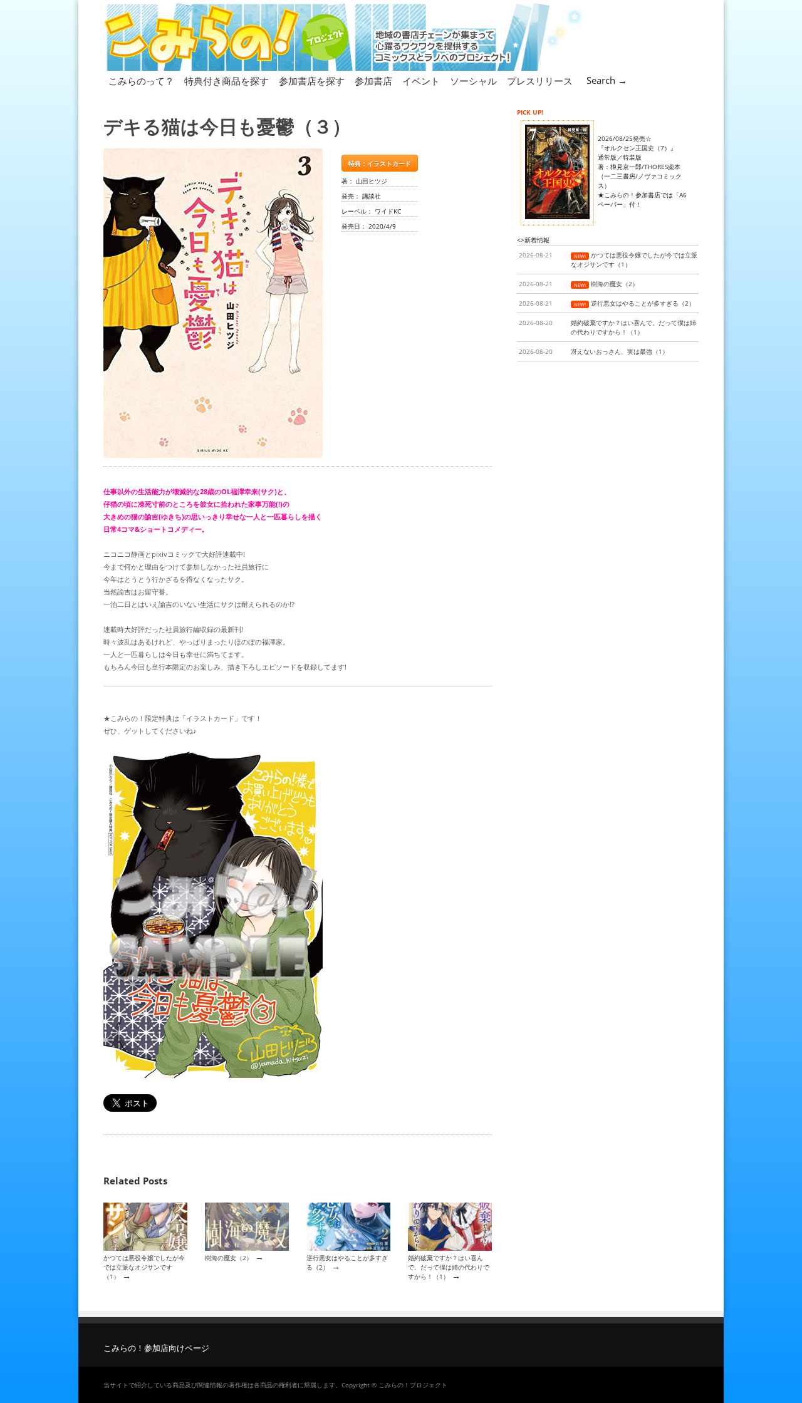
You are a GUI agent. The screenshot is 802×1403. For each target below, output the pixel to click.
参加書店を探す (312, 81)
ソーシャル (473, 81)
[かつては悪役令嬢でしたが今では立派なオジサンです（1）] (145, 1248)
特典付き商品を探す (226, 81)
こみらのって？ (141, 81)
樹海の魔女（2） (229, 1257)
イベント (421, 81)
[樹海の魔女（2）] (247, 1248)
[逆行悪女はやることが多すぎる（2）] (348, 1248)
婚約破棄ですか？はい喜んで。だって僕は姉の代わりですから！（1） (448, 1267)
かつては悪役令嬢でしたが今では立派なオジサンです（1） (144, 1267)
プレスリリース (540, 81)
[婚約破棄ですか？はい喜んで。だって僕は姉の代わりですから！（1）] (450, 1248)
